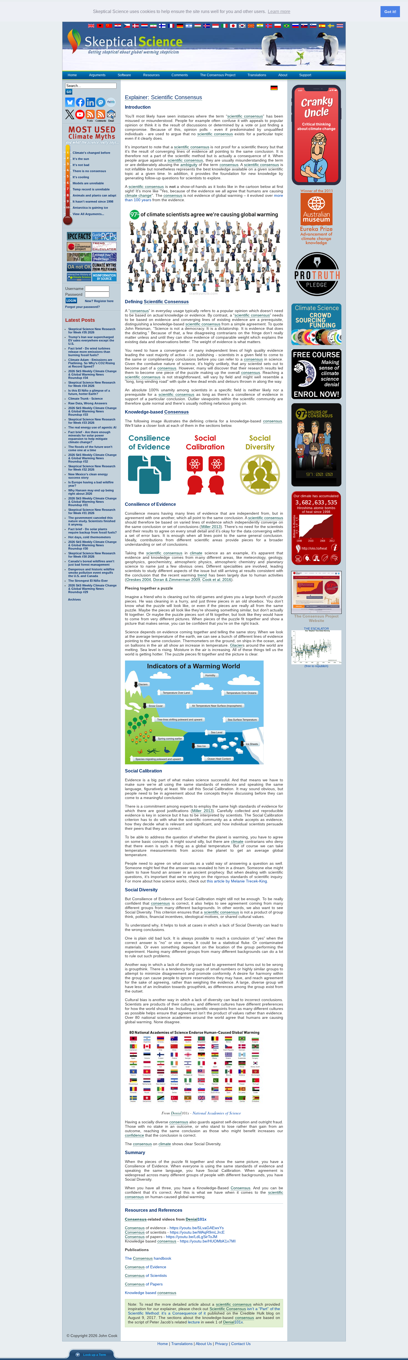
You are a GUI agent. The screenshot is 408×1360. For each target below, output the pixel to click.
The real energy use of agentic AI (92, 427)
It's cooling (81, 177)
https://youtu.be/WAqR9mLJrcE (197, 1232)
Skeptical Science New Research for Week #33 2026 (91, 421)
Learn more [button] (279, 11)
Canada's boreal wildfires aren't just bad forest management (91, 563)
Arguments (97, 75)
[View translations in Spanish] (323, 26)
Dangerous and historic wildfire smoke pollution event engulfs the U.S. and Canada (91, 573)
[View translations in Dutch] (145, 26)
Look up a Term (94, 1354)
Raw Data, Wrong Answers (87, 403)
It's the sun (81, 158)
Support (305, 75)
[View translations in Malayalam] (261, 26)
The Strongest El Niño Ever (88, 580)
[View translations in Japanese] (234, 26)
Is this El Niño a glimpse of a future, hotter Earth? (89, 392)
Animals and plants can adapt (94, 195)
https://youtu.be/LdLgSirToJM (191, 1236)
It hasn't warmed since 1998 (93, 201)
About (282, 75)
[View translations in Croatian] (119, 26)
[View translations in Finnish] (163, 26)
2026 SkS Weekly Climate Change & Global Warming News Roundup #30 (92, 545)
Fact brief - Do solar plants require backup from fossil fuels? (92, 530)
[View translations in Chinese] (110, 26)
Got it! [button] (390, 11)
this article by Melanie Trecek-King (237, 881)
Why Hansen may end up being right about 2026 (91, 492)
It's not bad (81, 165)
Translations (257, 75)
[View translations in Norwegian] (270, 26)
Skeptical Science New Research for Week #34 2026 (91, 384)
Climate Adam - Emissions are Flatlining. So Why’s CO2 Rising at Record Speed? (91, 363)
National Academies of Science (217, 1113)
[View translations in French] (172, 26)
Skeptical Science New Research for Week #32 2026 (91, 468)
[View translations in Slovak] (305, 26)
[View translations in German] (181, 26)
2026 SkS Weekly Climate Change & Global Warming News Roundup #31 (92, 502)
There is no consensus (89, 171)
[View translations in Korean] (243, 26)
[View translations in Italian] (225, 26)
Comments (180, 75)
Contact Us (241, 1343)
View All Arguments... (88, 214)
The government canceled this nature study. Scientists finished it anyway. (91, 521)
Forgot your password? (82, 306)
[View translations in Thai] (340, 26)
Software (124, 75)
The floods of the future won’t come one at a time (90, 448)
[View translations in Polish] (278, 26)
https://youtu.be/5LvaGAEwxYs (197, 1228)
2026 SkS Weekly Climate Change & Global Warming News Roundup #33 (92, 411)
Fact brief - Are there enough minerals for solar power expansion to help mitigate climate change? (89, 437)
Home (72, 75)
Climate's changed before (91, 152)
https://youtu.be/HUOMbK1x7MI (208, 1241)
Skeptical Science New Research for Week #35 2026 (91, 330)
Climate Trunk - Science (85, 398)
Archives (74, 599)
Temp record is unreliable (91, 189)
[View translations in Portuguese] (287, 26)
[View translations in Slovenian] (314, 26)
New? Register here (99, 301)
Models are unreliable (88, 183)
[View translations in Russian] (296, 26)
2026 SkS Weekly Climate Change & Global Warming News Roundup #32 (92, 458)
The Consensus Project (217, 75)
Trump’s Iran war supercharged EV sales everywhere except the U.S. (91, 340)
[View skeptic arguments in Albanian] (101, 26)
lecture (194, 1322)
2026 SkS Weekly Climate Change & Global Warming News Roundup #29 (92, 589)
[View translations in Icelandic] (207, 26)
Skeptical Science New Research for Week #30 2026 (91, 555)
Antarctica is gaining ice (90, 207)
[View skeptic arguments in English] (92, 26)
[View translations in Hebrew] (190, 26)
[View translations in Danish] (136, 26)
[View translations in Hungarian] (199, 26)
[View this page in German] (273, 88)
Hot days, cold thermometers (89, 537)
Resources (151, 75)
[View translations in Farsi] (154, 26)
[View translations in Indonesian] (216, 26)
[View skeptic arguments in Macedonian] (252, 26)
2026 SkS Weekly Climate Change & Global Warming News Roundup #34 (92, 374)
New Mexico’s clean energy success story (88, 476)
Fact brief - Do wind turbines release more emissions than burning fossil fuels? (89, 352)
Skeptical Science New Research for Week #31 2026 (91, 511)
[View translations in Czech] (128, 26)
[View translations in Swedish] (332, 26)
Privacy (221, 1343)
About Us (204, 1343)
